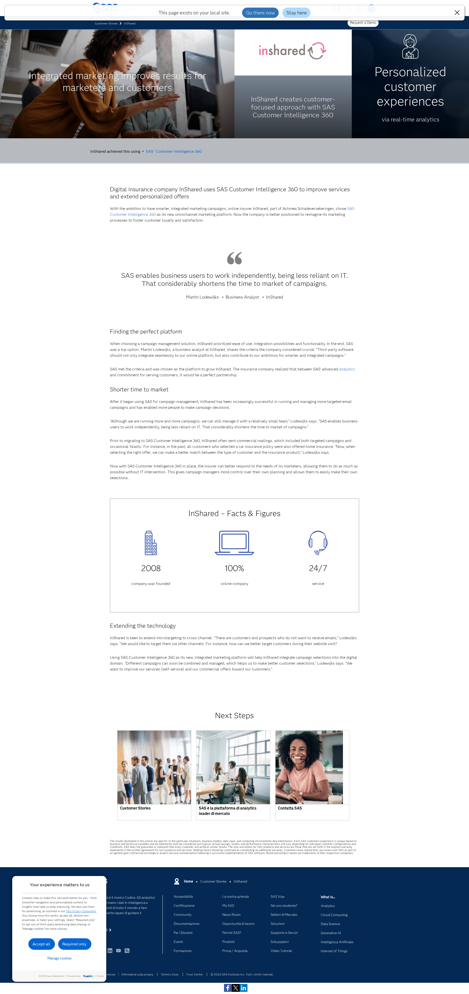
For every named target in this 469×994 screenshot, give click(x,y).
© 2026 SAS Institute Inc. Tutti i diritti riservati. (242, 974)
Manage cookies (59, 958)
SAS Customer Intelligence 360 (174, 151)
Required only (74, 944)
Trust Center (194, 974)
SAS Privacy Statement (81, 911)
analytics (347, 369)
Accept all (41, 944)
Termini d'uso (170, 974)
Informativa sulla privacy (137, 974)
